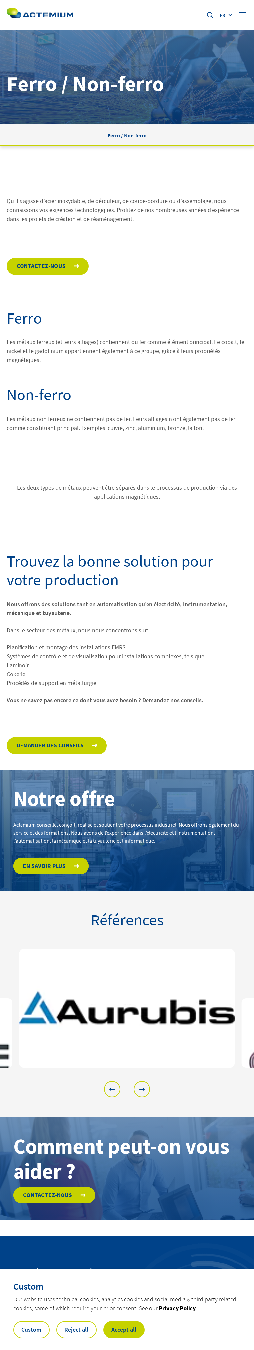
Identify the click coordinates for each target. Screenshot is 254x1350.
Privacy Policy (177, 1308)
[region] (127, 1008)
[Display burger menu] (243, 15)
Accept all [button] (123, 1329)
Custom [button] (31, 1329)
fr (222, 15)
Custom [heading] (28, 1286)
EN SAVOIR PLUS (44, 866)
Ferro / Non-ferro (127, 135)
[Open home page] (40, 15)
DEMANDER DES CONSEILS (50, 745)
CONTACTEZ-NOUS (41, 266)
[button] (112, 1089)
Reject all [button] (76, 1329)
